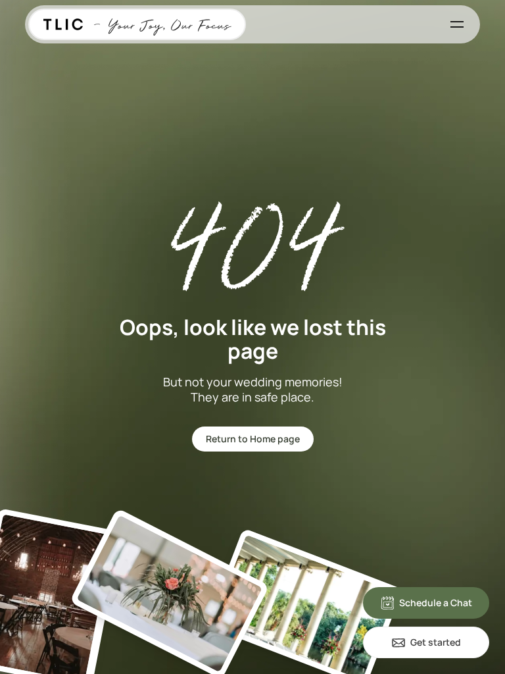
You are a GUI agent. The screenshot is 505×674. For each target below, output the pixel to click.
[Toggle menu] (457, 24)
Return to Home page (253, 438)
